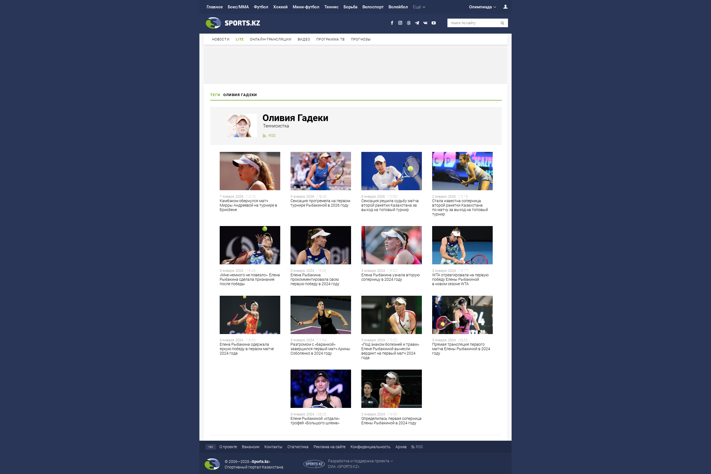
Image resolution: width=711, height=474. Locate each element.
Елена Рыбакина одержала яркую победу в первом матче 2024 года (247, 348)
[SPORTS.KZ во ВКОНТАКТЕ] (425, 23)
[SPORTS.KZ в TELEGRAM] (417, 23)
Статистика (298, 447)
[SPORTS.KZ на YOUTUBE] (434, 23)
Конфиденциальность (370, 447)
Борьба (350, 6)
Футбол (261, 6)
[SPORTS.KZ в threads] (409, 23)
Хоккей (280, 6)
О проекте (228, 447)
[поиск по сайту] (502, 23)
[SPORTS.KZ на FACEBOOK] (392, 23)
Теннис (331, 6)
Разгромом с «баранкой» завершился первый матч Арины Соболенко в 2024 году (320, 348)
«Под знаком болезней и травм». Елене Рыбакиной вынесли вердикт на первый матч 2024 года (390, 351)
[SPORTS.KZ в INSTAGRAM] (400, 23)
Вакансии (250, 447)
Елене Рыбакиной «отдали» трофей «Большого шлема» (315, 420)
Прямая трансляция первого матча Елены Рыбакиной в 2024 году (461, 348)
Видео (304, 39)
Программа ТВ (330, 39)
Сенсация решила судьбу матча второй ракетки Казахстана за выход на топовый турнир (390, 205)
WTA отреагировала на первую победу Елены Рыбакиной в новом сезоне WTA (460, 279)
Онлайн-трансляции (271, 39)
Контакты (273, 447)
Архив (401, 447)
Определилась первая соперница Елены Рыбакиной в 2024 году (391, 420)
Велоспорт (373, 6)
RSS (272, 135)
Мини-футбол (306, 6)
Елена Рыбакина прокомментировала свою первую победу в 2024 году (315, 279)
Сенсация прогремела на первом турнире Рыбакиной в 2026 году (320, 203)
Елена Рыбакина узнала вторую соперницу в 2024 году (390, 277)
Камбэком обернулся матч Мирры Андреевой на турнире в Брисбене (248, 205)
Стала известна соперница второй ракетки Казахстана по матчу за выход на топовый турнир (460, 207)
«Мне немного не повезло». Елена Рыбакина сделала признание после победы (250, 279)
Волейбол (398, 6)
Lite (240, 39)
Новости (221, 39)
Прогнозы (361, 39)
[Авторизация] (502, 6)
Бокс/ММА (238, 6)
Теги (215, 95)
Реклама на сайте (330, 447)
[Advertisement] (355, 65)
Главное (215, 6)
